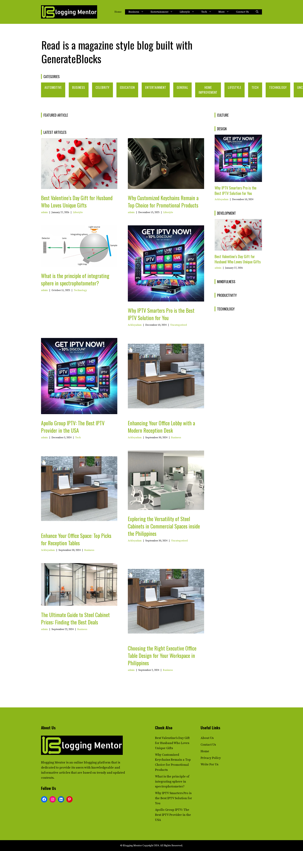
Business (134, 11)
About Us (207, 738)
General (182, 87)
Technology (278, 87)
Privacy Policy (211, 758)
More (221, 11)
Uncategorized (178, 325)
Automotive (53, 87)
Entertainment (159, 11)
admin (44, 212)
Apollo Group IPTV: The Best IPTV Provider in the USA (73, 426)
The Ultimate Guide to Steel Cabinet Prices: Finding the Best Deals (75, 618)
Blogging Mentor (53, 762)
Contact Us (242, 11)
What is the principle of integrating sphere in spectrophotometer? (75, 279)
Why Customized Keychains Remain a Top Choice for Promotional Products (163, 201)
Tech (204, 11)
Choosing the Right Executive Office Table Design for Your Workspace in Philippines (162, 655)
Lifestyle (185, 11)
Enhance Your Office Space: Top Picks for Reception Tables (76, 539)
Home (118, 11)
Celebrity (102, 87)
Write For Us (209, 764)
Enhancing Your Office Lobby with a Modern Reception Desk (161, 426)
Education (127, 87)
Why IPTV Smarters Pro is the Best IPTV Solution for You (161, 314)
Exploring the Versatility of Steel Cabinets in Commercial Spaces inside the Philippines (164, 526)
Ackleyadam (135, 325)
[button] (257, 12)
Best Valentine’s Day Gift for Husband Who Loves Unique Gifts (77, 201)
